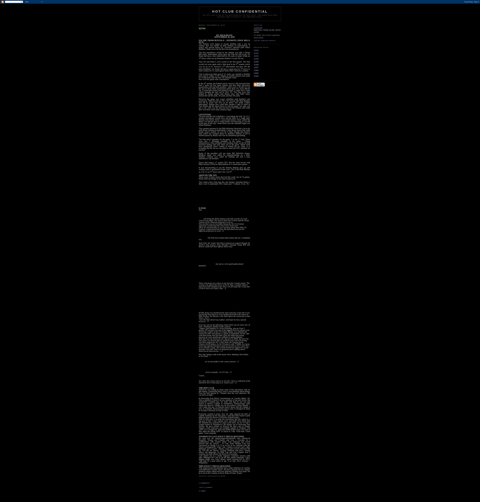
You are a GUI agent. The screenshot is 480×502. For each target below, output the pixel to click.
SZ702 (256, 53)
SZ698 (256, 65)
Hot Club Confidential (240, 11)
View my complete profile (265, 40)
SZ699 (256, 62)
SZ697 (256, 67)
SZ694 (256, 76)
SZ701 (256, 56)
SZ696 (256, 70)
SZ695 (256, 73)
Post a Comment (206, 487)
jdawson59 (258, 28)
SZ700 (256, 59)
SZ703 (256, 50)
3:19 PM (222, 476)
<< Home (202, 491)
